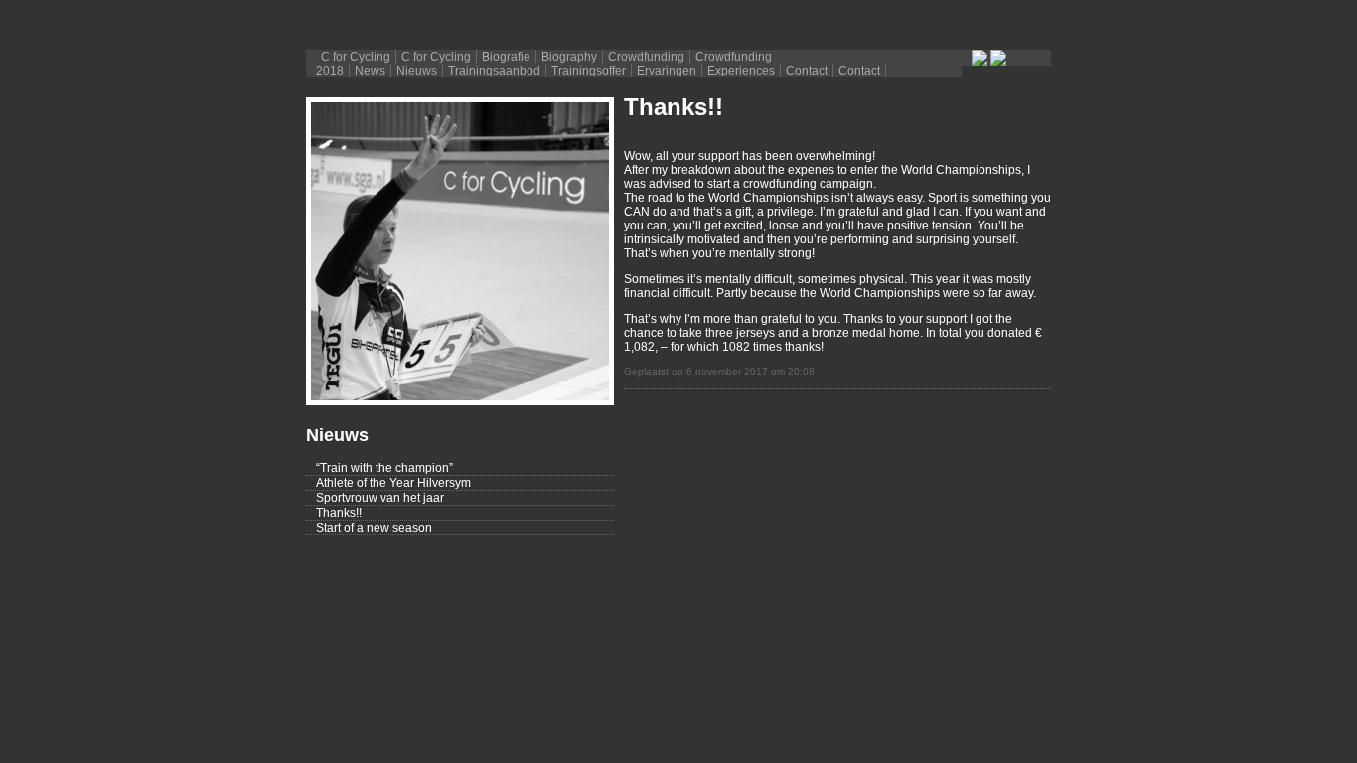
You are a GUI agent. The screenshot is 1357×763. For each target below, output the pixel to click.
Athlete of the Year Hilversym (393, 483)
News (370, 70)
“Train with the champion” (384, 468)
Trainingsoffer (588, 70)
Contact (807, 70)
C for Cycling (355, 57)
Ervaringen (666, 70)
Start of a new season (374, 527)
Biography (569, 57)
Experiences (741, 70)
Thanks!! (339, 513)
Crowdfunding (646, 57)
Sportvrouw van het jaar (380, 498)
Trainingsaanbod (494, 70)
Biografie (506, 57)
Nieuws (416, 70)
